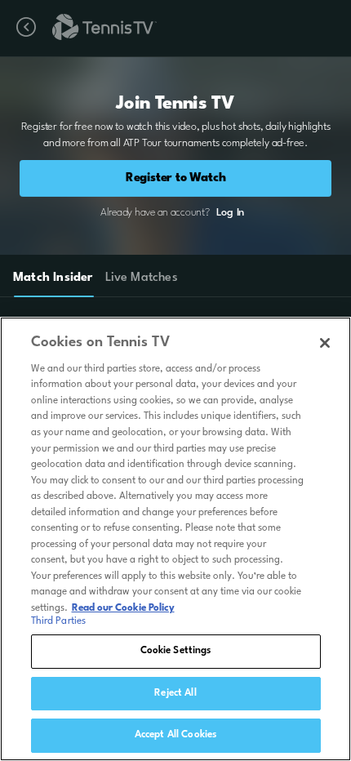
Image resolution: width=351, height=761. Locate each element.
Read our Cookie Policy (123, 608)
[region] (175, 539)
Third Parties (59, 621)
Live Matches (140, 278)
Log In (230, 212)
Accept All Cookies (175, 735)
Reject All (175, 693)
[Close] (325, 343)
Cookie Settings (175, 651)
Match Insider (53, 278)
